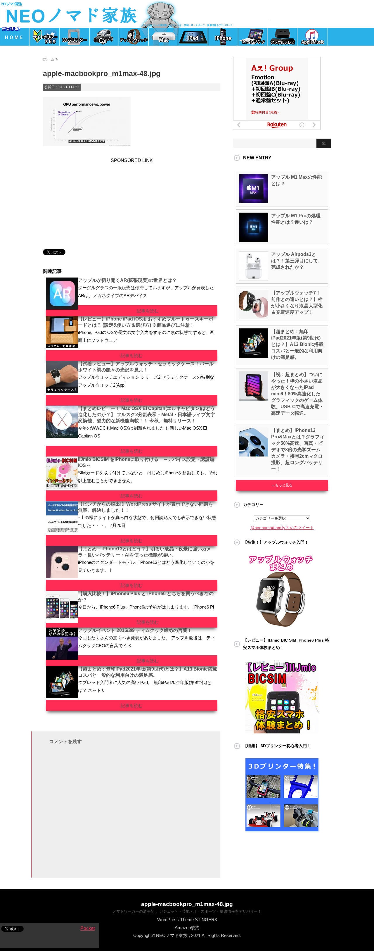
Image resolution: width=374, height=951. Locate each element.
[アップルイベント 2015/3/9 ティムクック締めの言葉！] (62, 657)
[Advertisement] (84, 199)
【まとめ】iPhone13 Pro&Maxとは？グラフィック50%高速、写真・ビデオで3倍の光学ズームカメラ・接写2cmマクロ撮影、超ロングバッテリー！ (297, 449)
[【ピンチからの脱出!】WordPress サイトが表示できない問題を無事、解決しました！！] (62, 531)
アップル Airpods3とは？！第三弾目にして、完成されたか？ (297, 261)
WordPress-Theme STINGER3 (187, 919)
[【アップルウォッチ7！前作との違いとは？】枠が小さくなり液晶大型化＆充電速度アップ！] (253, 316)
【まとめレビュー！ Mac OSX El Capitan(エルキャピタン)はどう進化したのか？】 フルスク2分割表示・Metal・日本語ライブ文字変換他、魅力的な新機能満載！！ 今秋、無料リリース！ (146, 414)
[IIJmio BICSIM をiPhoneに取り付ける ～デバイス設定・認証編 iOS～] (62, 486)
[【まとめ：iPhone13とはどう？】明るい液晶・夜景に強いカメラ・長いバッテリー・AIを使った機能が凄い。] (62, 575)
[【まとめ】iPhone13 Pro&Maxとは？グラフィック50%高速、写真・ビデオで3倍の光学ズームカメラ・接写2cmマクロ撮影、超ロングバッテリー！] (253, 454)
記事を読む (148, 310)
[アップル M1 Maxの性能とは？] (253, 201)
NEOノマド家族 (11, 4)
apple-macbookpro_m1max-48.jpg (187, 904)
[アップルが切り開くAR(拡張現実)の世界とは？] (62, 307)
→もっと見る (281, 485)
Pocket (87, 928)
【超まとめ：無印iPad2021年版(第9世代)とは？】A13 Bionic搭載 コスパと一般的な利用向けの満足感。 (297, 344)
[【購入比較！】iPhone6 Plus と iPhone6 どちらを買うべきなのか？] (62, 620)
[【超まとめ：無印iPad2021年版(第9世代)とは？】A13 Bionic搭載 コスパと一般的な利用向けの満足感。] (62, 696)
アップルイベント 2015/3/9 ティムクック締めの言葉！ (135, 630)
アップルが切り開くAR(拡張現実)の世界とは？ (127, 280)
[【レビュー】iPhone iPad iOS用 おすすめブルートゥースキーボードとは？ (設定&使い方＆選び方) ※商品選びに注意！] (62, 346)
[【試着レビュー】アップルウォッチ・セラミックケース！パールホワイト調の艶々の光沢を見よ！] (62, 390)
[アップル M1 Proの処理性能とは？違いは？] (253, 239)
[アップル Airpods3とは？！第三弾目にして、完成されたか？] (253, 278)
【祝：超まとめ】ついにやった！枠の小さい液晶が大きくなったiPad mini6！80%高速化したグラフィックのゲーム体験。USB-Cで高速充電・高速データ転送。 (297, 394)
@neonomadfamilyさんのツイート (282, 527)
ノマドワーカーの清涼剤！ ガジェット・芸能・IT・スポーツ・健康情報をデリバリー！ (187, 911)
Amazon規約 (187, 927)
